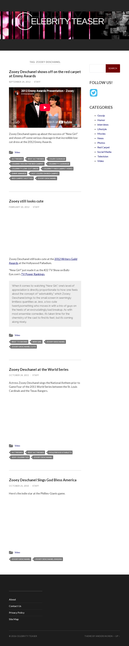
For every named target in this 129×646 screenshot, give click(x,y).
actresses (17, 159)
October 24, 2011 (19, 375)
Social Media (104, 151)
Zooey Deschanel (47, 178)
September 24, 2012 (20, 82)
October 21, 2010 (19, 486)
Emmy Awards (19, 173)
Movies (101, 133)
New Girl (37, 342)
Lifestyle (102, 129)
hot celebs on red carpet (45, 173)
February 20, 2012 (19, 207)
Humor (101, 119)
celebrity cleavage (59, 164)
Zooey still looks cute (26, 201)
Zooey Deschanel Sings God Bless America (42, 480)
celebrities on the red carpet (28, 164)
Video (17, 152)
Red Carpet (103, 147)
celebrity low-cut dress (25, 168)
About (12, 599)
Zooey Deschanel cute (24, 346)
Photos (101, 142)
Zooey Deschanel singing (48, 559)
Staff (37, 82)
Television (102, 156)
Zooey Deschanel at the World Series (38, 369)
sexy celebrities (20, 457)
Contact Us (15, 605)
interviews (103, 124)
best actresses (36, 159)
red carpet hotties (22, 178)
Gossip (101, 115)
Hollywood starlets (60, 452)
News (100, 138)
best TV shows (19, 342)
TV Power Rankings (33, 274)
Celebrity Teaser (27, 636)
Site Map (14, 619)
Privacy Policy (16, 612)
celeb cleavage (57, 159)
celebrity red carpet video (58, 168)
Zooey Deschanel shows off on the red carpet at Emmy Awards (45, 74)
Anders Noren (104, 636)
